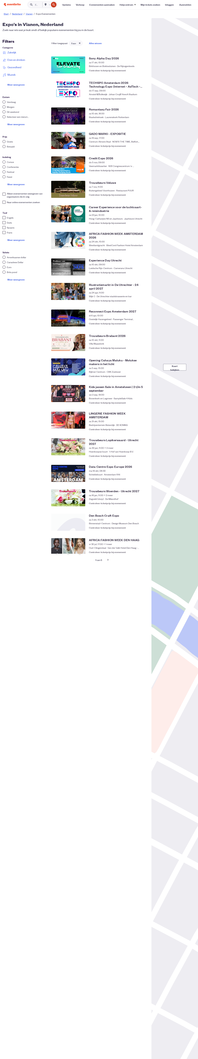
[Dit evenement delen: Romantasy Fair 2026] (137, 121)
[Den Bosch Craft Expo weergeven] (68, 522)
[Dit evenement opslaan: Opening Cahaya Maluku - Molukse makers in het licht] (143, 374)
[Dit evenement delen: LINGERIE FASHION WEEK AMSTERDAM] (137, 428)
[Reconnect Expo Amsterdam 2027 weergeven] (68, 318)
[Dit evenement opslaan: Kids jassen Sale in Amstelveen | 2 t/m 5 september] (143, 401)
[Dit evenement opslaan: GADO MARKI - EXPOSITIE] (143, 146)
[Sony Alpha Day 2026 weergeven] (68, 64)
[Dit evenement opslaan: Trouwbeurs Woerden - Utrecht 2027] (143, 503)
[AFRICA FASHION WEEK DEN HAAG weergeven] (68, 546)
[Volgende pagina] (108, 560)
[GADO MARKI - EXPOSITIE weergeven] (68, 140)
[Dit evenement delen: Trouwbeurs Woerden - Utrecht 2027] (137, 503)
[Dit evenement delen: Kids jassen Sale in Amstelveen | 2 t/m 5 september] (137, 401)
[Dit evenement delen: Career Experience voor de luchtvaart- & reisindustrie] (137, 221)
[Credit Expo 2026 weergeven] (68, 164)
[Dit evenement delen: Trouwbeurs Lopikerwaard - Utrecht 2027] (137, 454)
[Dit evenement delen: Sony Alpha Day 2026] (137, 70)
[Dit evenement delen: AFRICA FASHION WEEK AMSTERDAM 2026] (137, 248)
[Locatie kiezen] (45, 4)
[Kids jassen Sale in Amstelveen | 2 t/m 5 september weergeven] (68, 393)
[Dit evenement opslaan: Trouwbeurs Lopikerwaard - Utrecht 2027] (143, 454)
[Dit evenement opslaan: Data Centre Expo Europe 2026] (143, 479)
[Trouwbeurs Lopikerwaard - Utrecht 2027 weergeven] (68, 446)
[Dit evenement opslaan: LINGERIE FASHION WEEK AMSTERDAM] (143, 428)
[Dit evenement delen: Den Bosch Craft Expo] (137, 528)
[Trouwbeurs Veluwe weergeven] (68, 189)
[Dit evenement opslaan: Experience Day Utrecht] (143, 272)
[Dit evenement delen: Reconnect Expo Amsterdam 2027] (137, 323)
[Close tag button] (80, 43)
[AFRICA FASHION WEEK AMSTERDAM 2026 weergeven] (68, 240)
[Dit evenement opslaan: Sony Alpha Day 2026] (143, 70)
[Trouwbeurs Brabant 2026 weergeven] (68, 342)
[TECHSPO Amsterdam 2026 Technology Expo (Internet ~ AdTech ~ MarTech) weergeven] (68, 89)
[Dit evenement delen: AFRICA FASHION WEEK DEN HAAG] (137, 552)
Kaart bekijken (174, 367)
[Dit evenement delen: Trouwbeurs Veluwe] (137, 195)
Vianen (29, 13)
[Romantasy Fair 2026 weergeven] (68, 116)
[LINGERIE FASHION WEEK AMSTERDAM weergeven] (68, 420)
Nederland (17, 13)
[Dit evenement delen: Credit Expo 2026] (137, 170)
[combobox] (49, 4)
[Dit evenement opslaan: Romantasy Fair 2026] (143, 121)
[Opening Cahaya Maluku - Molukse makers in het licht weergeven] (68, 366)
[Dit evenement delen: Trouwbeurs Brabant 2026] (137, 348)
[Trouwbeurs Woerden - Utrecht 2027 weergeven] (68, 497)
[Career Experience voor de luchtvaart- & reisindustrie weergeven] (68, 213)
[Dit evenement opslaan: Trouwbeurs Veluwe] (143, 195)
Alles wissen (95, 43)
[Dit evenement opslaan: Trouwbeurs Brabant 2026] (143, 348)
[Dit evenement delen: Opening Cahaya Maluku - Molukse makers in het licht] (137, 374)
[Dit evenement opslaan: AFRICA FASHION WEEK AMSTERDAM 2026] (143, 248)
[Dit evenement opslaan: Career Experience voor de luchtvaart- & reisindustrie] (143, 221)
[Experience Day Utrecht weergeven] (68, 267)
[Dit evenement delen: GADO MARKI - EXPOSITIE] (137, 146)
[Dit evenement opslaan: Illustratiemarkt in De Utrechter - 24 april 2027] (143, 299)
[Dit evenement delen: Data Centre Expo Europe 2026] (137, 479)
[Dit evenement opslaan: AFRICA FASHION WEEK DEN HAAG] (143, 552)
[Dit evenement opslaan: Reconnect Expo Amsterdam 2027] (143, 323)
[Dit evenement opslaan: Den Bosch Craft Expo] (143, 528)
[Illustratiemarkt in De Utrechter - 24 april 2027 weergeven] (68, 291)
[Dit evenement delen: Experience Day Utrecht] (137, 272)
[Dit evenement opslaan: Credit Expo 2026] (143, 170)
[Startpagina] (12, 4)
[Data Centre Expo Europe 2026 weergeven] (68, 473)
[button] (127, 4)
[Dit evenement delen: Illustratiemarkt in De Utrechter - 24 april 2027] (137, 299)
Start (6, 13)
